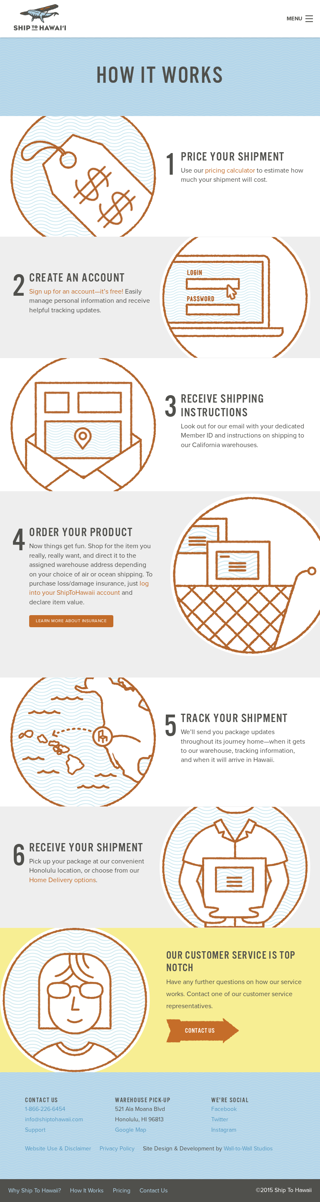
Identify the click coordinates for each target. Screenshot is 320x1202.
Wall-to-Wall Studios (248, 1148)
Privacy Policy (117, 1148)
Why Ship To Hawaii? (34, 1190)
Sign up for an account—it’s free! (76, 291)
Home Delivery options (62, 880)
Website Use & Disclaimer (58, 1148)
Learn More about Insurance (71, 620)
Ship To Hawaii (40, 17)
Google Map (130, 1129)
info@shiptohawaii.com (54, 1119)
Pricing (121, 1190)
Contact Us (200, 1031)
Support (35, 1129)
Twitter (219, 1119)
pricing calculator (230, 170)
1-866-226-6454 (45, 1109)
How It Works (87, 1190)
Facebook (224, 1109)
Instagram (223, 1129)
